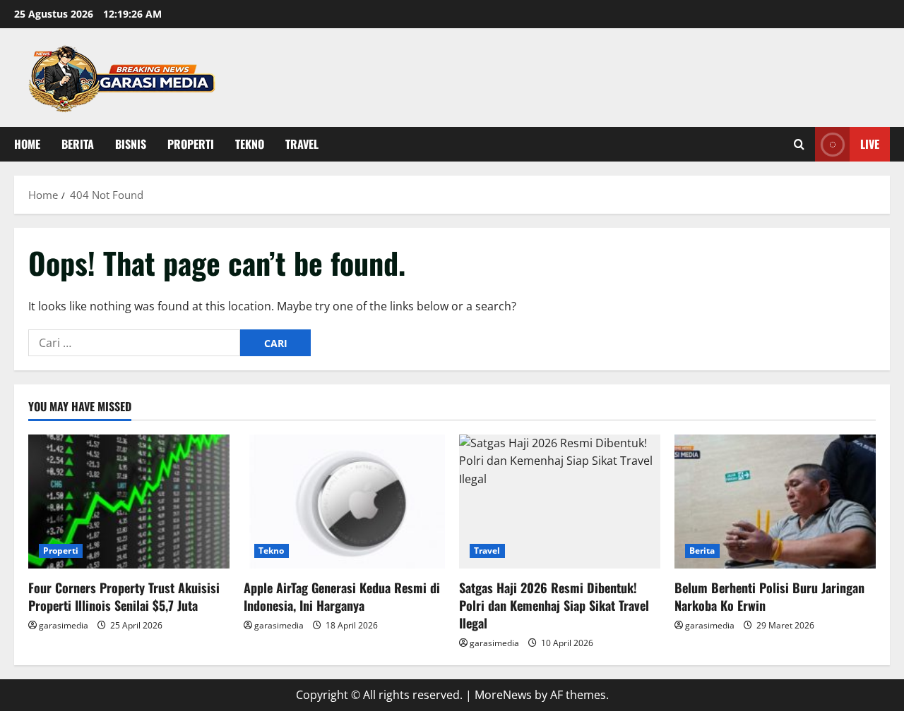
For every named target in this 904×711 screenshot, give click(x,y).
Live (869, 143)
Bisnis (130, 143)
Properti (190, 143)
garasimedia (63, 625)
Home (27, 143)
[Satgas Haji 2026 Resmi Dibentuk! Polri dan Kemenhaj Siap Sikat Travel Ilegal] (559, 502)
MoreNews (503, 695)
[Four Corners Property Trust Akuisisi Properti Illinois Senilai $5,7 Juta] (129, 502)
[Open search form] (799, 144)
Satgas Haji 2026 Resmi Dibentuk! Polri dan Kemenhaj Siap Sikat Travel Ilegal (554, 605)
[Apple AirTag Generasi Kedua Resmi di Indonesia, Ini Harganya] (344, 502)
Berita (77, 143)
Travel (302, 143)
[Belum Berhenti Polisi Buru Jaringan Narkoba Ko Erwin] (775, 502)
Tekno (249, 143)
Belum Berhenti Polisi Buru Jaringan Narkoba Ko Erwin (769, 596)
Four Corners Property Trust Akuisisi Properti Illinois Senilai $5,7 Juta (124, 596)
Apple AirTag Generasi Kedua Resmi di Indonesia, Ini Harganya (342, 596)
